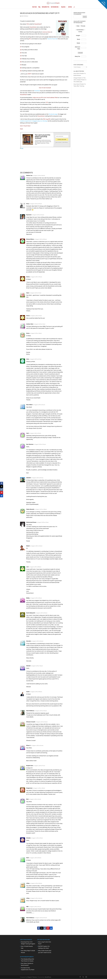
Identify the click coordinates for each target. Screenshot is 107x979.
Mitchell (28, 665)
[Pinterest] (48, 928)
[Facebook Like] (44, 928)
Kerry (27, 203)
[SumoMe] (51, 928)
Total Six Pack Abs (52, 38)
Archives (70, 7)
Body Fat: (77, 56)
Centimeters (80, 29)
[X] (41, 928)
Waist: (78, 43)
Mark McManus (24, 16)
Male (78, 26)
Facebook (37, 90)
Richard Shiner (30, 239)
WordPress (48, 977)
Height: (78, 35)
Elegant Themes (32, 977)
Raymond (28, 214)
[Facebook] (38, 928)
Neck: (78, 39)
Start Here (34, 7)
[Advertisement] (45, 158)
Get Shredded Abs (54, 7)
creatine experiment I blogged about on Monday (33, 121)
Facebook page (53, 114)
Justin (27, 691)
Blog (39, 7)
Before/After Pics (45, 7)
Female (83, 26)
